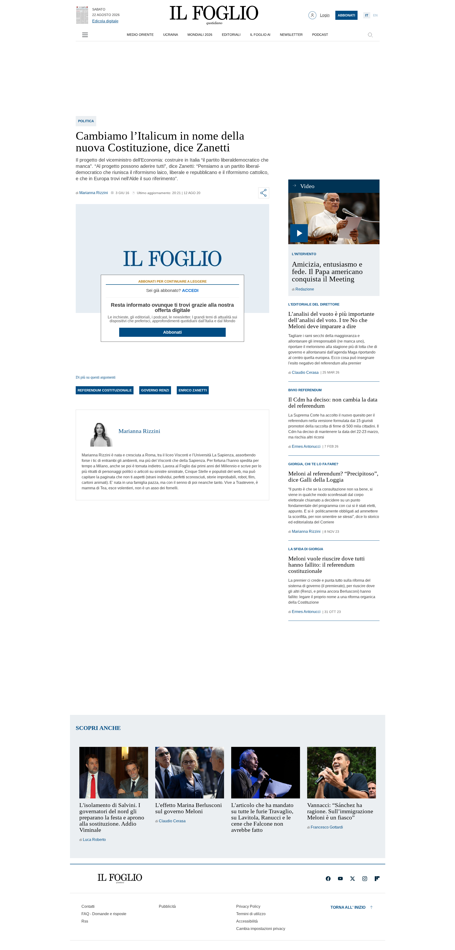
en (375, 15)
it (366, 15)
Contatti (88, 906)
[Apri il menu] (85, 34)
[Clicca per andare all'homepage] (120, 878)
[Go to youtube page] (340, 878)
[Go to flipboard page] (377, 878)
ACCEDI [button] (190, 290)
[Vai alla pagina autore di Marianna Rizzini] (97, 431)
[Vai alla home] (214, 15)
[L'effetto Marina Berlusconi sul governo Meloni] (189, 772)
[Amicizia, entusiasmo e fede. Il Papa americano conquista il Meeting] (333, 218)
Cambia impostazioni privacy (260, 929)
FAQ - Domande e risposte (103, 914)
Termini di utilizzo (251, 914)
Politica (86, 121)
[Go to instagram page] (364, 878)
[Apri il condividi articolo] (263, 192)
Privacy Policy (248, 906)
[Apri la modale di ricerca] (370, 34)
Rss (84, 921)
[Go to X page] (352, 878)
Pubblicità (167, 906)
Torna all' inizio (348, 907)
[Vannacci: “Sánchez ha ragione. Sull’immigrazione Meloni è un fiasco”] (341, 772)
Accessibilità (247, 921)
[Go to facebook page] (328, 878)
